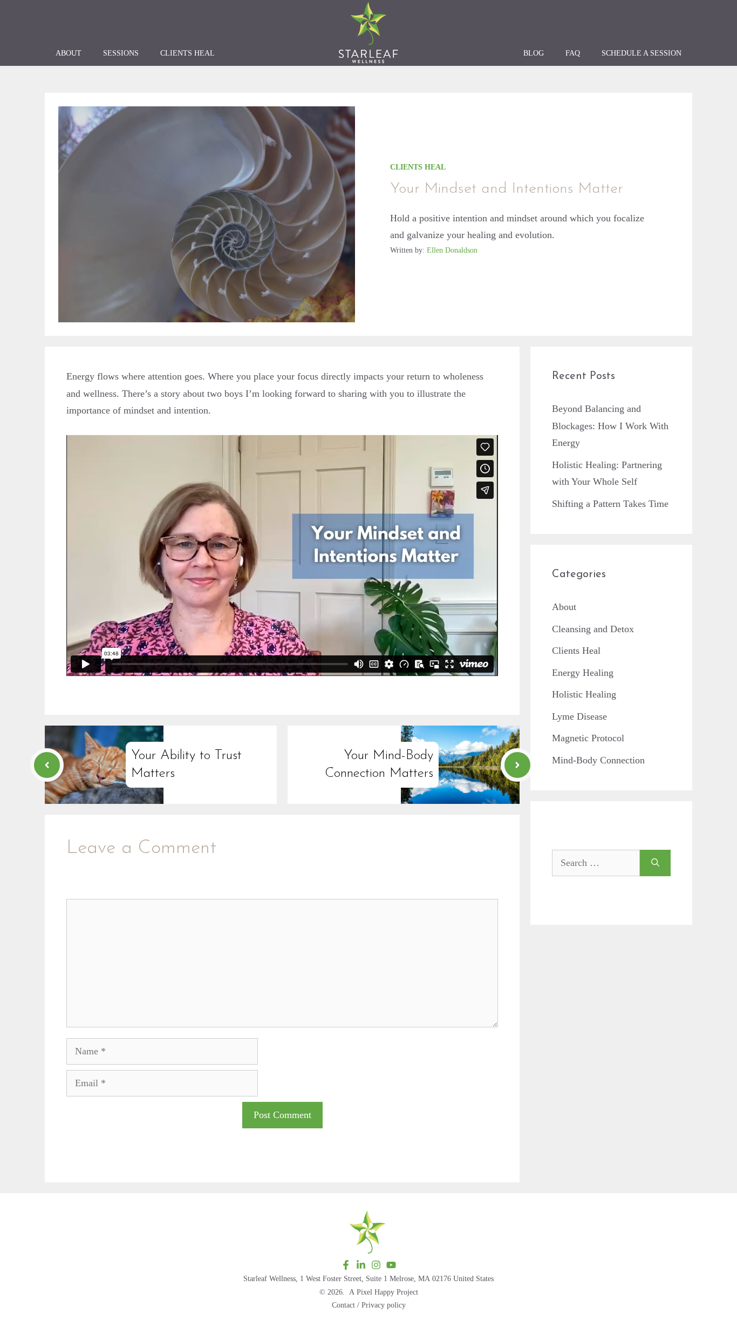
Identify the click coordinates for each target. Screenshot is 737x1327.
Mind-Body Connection (598, 760)
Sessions (121, 53)
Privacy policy (383, 1305)
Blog (533, 53)
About (68, 53)
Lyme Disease (579, 716)
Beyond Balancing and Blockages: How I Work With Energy (610, 425)
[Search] (655, 863)
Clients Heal (187, 53)
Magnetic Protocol (588, 738)
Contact (343, 1305)
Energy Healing (582, 672)
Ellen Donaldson (452, 250)
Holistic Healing (584, 694)
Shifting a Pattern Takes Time (610, 503)
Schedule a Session (641, 53)
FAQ (572, 53)
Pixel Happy (375, 1292)
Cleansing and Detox (593, 629)
